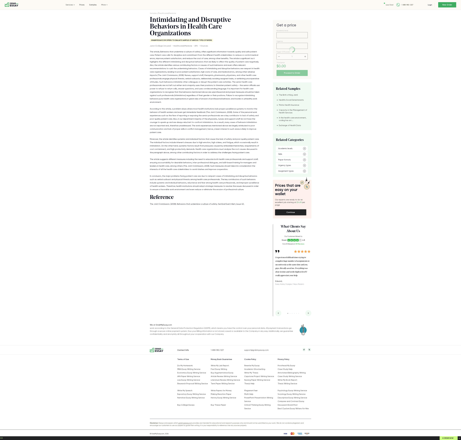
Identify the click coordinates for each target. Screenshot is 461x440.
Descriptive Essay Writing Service (292, 398)
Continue (290, 212)
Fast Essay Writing (219, 369)
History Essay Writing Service (223, 398)
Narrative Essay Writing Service (191, 398)
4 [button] (294, 313)
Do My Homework (185, 365)
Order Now (448, 438)
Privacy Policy (283, 359)
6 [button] (298, 313)
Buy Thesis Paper (218, 405)
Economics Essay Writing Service (191, 373)
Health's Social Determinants (291, 100)
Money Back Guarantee (221, 359)
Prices (82, 5)
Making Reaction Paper (221, 394)
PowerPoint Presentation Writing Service (258, 399)
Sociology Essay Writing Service (292, 394)
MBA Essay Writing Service (188, 369)
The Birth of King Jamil (288, 95)
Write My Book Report (287, 380)
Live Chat (389, 5)
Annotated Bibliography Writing (292, 373)
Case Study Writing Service (290, 376)
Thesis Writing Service (287, 383)
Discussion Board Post (287, 405)
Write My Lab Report (220, 365)
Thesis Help (249, 383)
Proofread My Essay (286, 365)
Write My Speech (184, 390)
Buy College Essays (185, 405)
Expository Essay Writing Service (191, 394)
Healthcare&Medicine (167, 13)
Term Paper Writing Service (223, 383)
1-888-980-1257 (407, 5)
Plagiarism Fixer (251, 390)
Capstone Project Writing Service (259, 376)
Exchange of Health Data (290, 125)
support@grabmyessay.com (256, 350)
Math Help (248, 394)
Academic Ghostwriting (254, 369)
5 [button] (296, 313)
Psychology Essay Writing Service (292, 390)
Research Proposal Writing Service (192, 383)
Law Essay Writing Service (188, 380)
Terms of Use (183, 359)
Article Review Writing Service (224, 376)
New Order (447, 5)
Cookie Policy (250, 359)
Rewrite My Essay (252, 365)
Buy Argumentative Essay (222, 373)
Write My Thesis (251, 373)
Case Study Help (285, 369)
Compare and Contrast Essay (291, 401)
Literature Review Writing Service (225, 380)
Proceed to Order (292, 73)
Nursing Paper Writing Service (257, 380)
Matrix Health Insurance (289, 105)
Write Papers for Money (221, 390)
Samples (93, 5)
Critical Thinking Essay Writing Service (257, 407)
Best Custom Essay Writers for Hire (293, 408)
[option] (293, 266)
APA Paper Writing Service (188, 376)
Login (430, 5)
